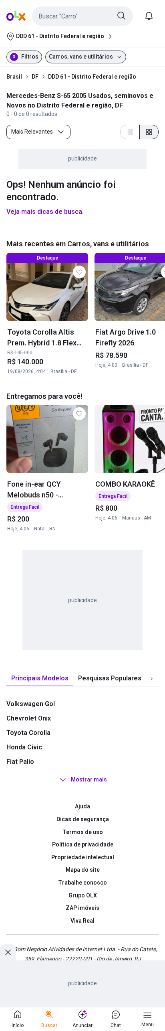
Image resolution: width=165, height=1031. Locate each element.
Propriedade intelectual (82, 857)
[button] (82, 16)
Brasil (14, 76)
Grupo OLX (82, 895)
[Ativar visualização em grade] (149, 132)
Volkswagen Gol (30, 704)
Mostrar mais (89, 780)
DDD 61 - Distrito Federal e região (92, 76)
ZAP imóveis (82, 908)
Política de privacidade (82, 844)
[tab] (39, 678)
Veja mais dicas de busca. (45, 211)
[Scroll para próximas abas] (151, 679)
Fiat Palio (20, 761)
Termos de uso (82, 832)
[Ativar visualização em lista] (129, 132)
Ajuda (82, 806)
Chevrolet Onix (28, 718)
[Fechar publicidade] (8, 952)
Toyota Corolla (28, 733)
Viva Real (82, 920)
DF (35, 76)
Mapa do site (83, 870)
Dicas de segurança (82, 819)
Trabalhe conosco (82, 882)
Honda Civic (24, 747)
